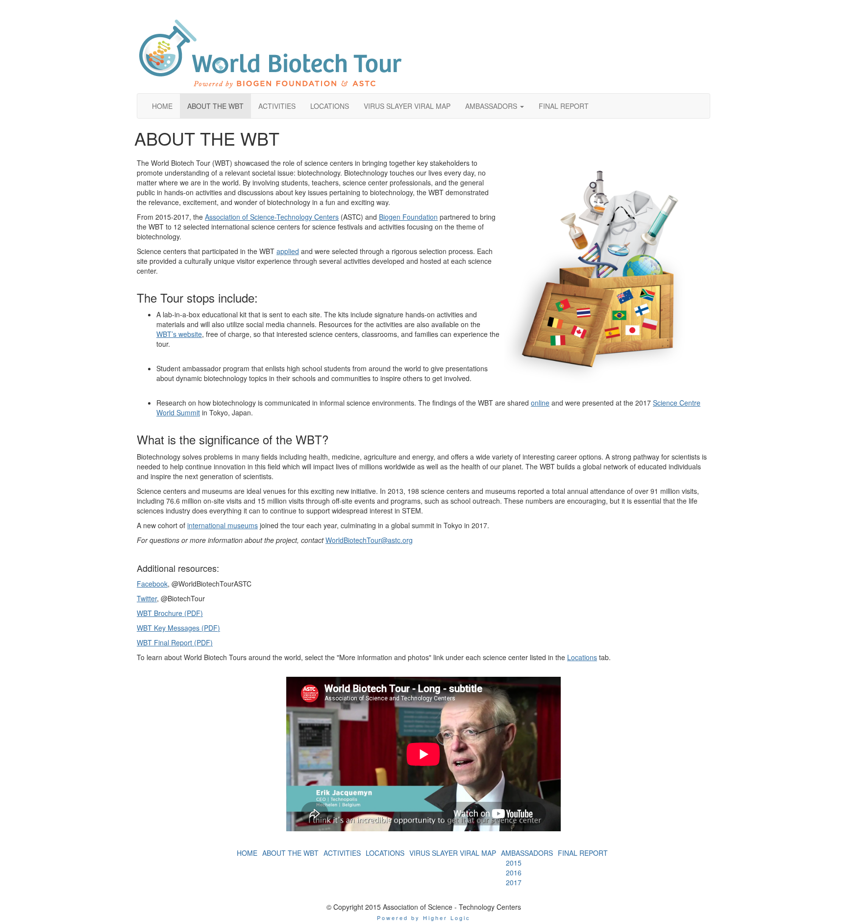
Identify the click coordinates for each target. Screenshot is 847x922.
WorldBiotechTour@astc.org (369, 540)
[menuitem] (247, 853)
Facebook (152, 584)
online (540, 403)
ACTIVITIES (342, 853)
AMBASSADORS (527, 853)
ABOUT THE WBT (290, 853)
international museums (222, 525)
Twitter (147, 598)
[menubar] (527, 872)
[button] (494, 106)
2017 (514, 882)
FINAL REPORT (583, 853)
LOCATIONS (385, 853)
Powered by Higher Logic (424, 918)
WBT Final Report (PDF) (175, 642)
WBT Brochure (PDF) (170, 613)
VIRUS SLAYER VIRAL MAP (452, 853)
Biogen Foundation (408, 217)
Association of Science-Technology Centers (272, 217)
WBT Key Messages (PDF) (178, 628)
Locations (582, 657)
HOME (247, 853)
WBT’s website (179, 334)
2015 (514, 863)
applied (287, 251)
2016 (514, 872)
